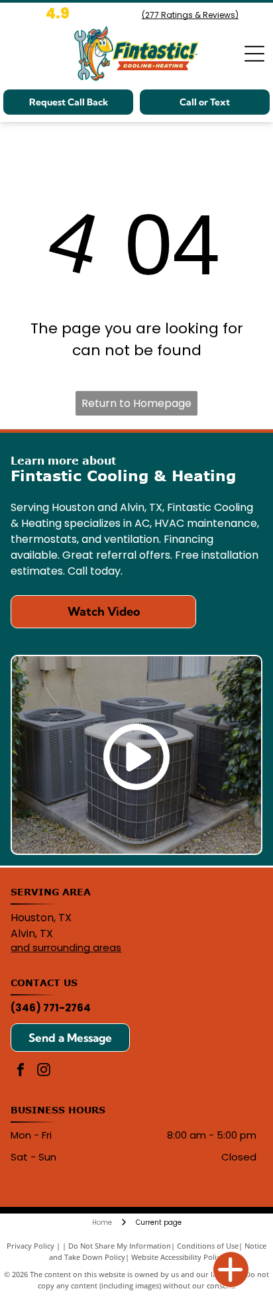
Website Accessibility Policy (177, 1257)
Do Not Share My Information (119, 1246)
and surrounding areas (66, 947)
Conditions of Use (208, 1246)
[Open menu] (254, 54)
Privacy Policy (30, 1246)
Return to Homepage (136, 403)
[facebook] (20, 1071)
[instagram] (44, 1071)
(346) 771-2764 (51, 1008)
